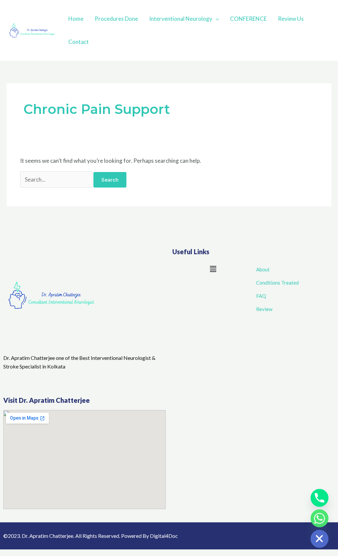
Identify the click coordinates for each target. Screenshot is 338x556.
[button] (213, 269)
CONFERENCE (248, 18)
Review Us (291, 18)
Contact (78, 41)
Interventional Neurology (180, 18)
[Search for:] (57, 179)
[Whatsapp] (319, 518)
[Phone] (319, 498)
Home (76, 18)
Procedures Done (116, 18)
